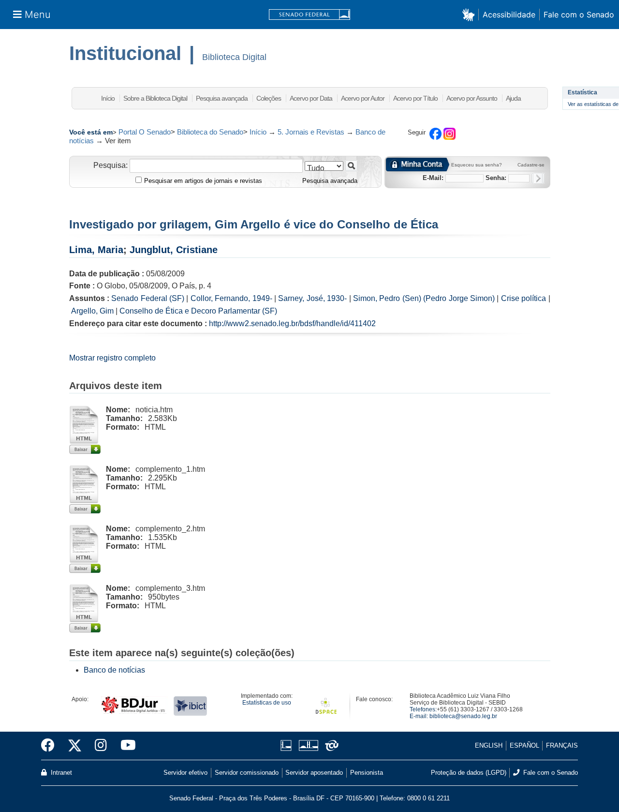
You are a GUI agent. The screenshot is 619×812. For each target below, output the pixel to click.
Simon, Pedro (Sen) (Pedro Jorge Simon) (424, 298)
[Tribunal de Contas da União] (330, 745)
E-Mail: (433, 177)
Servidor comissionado (247, 772)
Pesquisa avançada (222, 98)
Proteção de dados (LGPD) (468, 772)
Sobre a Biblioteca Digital (155, 98)
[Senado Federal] (309, 14)
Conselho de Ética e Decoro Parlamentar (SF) (198, 311)
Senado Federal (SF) (147, 298)
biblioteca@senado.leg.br (463, 716)
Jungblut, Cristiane (174, 249)
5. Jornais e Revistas (311, 132)
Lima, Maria (96, 249)
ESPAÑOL (524, 745)
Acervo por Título (415, 98)
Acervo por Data (311, 98)
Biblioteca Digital (234, 57)
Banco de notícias (114, 670)
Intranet (60, 772)
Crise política (523, 298)
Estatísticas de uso (266, 702)
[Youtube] (125, 746)
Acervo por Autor (362, 98)
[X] (74, 746)
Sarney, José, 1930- (312, 298)
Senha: (496, 177)
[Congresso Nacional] (308, 745)
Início (108, 98)
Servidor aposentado (314, 772)
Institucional (125, 53)
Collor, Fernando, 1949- (231, 298)
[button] (470, 14)
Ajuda (513, 98)
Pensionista (366, 772)
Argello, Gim (92, 311)
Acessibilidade (509, 14)
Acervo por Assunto (471, 98)
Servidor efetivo (185, 772)
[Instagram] (101, 746)
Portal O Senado (144, 132)
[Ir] (351, 165)
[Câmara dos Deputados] (287, 745)
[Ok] (538, 178)
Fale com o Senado (579, 14)
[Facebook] (51, 746)
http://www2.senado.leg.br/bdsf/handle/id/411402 (292, 323)
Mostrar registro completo (112, 358)
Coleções (268, 98)
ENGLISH (488, 745)
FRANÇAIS (562, 745)
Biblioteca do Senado (210, 132)
